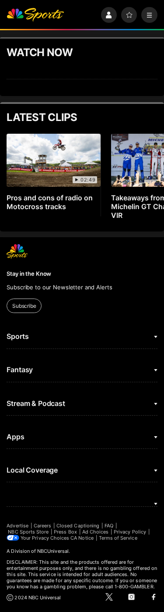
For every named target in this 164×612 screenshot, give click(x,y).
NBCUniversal (53, 551)
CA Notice (82, 538)
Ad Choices (95, 532)
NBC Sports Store (28, 532)
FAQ (109, 526)
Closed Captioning (77, 526)
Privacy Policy (130, 532)
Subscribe (24, 305)
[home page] (35, 15)
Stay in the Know (29, 273)
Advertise (17, 526)
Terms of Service (118, 538)
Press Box (65, 532)
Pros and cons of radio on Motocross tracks (50, 202)
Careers (42, 526)
